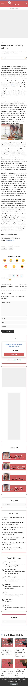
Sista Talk (5, 644)
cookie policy (18, 681)
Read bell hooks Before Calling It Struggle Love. (15, 608)
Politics (18, 642)
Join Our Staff (8, 601)
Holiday (13, 85)
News (3, 53)
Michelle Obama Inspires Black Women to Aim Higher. (6, 650)
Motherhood (20, 659)
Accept (14, 684)
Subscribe (14, 354)
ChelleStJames (10, 240)
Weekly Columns (13, 53)
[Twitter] (13, 275)
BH (16, 640)
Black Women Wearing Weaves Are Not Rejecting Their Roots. (14, 587)
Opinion (7, 53)
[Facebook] (10, 275)
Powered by (10, 360)
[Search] (26, 3)
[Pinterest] (17, 275)
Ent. (4, 661)
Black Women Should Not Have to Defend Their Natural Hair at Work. (15, 572)
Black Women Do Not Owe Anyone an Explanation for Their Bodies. (14, 595)
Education (6, 638)
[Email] (10, 279)
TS (11, 644)
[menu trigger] (3, 3)
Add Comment (22, 51)
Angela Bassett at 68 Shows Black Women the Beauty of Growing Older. (15, 565)
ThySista (5, 51)
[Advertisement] (14, 24)
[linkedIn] (21, 275)
